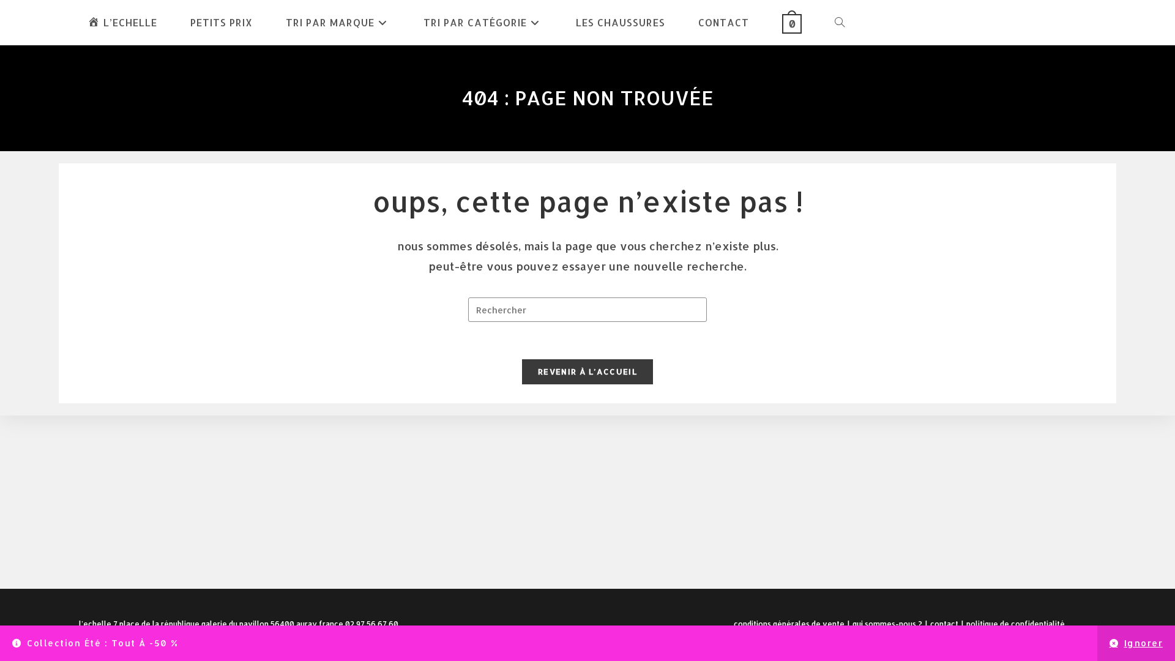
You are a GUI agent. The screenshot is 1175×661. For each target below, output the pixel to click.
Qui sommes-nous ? (887, 624)
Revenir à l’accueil (587, 371)
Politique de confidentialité (1015, 624)
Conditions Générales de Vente (789, 624)
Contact (944, 624)
